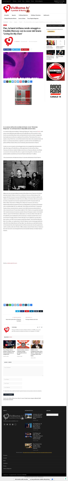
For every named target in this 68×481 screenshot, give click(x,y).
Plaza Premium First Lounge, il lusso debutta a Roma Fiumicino (37, 446)
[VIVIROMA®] (16, 8)
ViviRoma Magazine (39, 1)
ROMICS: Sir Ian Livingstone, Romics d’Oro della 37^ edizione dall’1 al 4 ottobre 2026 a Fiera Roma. (36, 353)
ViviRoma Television (36, 15)
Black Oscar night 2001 (59, 57)
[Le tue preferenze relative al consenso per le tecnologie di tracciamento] (65, 478)
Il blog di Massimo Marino (10, 18)
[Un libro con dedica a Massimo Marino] (60, 42)
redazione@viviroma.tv (12, 263)
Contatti (19, 1)
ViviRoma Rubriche (23, 15)
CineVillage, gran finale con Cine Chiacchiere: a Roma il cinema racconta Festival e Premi (38, 436)
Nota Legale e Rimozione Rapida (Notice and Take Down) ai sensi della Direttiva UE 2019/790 (37, 452)
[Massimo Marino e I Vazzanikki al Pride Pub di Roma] (50, 52)
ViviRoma (17, 41)
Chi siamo (14, 1)
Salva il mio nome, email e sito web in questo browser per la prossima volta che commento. (23, 390)
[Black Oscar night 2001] (60, 52)
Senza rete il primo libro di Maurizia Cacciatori (13, 320)
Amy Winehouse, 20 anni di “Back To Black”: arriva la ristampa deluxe (37, 426)
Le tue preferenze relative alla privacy (40, 479)
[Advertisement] (23, 115)
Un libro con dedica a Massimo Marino (60, 47)
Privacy (32, 1)
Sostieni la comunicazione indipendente (54, 29)
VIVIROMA (24, 474)
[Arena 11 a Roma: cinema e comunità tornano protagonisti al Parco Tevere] (23, 344)
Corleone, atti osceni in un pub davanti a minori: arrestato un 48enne (37, 416)
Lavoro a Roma (21, 18)
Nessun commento (33, 41)
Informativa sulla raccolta (21, 479)
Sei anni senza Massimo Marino (49, 47)
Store (23, 1)
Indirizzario (46, 15)
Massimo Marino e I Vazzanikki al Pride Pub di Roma (50, 58)
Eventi (5, 25)
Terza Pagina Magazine (32, 18)
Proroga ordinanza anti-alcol (32, 319)
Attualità (6, 15)
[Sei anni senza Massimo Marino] (50, 42)
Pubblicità (28, 1)
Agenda (14, 15)
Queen (38, 131)
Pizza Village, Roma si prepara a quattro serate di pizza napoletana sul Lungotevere (9, 352)
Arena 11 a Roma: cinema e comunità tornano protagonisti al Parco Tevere (23, 352)
